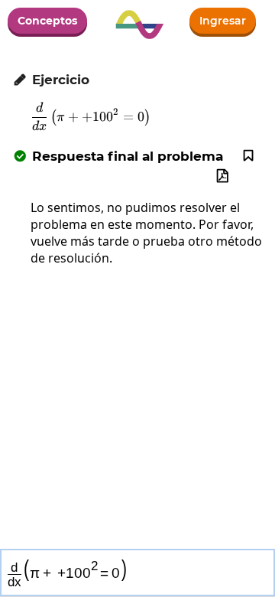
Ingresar (222, 21)
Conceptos (47, 21)
